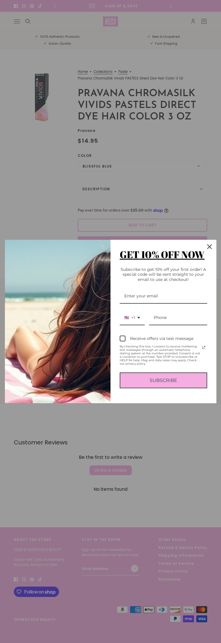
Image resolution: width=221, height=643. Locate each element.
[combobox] (132, 318)
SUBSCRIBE (163, 380)
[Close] (209, 247)
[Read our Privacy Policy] (203, 347)
